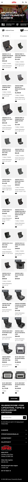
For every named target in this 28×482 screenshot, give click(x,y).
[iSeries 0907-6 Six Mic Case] (7, 171)
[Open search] (22, 2)
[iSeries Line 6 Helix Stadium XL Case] (20, 329)
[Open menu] (2, 2)
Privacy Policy (4, 423)
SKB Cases (8, 479)
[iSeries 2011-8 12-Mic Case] (7, 235)
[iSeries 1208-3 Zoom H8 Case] (7, 77)
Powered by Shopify (17, 479)
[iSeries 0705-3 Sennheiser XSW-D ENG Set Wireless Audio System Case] (20, 201)
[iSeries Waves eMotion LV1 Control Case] (7, 355)
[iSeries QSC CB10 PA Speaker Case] (7, 323)
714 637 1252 (4, 467)
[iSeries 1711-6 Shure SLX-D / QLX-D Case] (7, 109)
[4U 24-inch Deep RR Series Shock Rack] (20, 382)
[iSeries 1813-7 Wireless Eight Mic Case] (20, 171)
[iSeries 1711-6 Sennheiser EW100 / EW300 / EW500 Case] (7, 46)
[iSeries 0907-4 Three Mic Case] (20, 141)
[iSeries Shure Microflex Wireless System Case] (20, 77)
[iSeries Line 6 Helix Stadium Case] (20, 265)
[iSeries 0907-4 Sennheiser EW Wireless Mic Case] (20, 109)
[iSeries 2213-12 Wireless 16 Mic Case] (20, 235)
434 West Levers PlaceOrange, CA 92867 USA (7, 455)
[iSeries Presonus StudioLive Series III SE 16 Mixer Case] (20, 295)
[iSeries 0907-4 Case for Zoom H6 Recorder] (20, 46)
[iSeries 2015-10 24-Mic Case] (7, 201)
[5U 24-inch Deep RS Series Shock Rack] (7, 382)
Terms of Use (20, 422)
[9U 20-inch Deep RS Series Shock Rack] (20, 355)
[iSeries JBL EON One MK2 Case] (7, 295)
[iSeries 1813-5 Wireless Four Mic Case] (7, 141)
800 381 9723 (4, 462)
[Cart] (26, 2)
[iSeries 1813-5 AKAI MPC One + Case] (7, 265)
